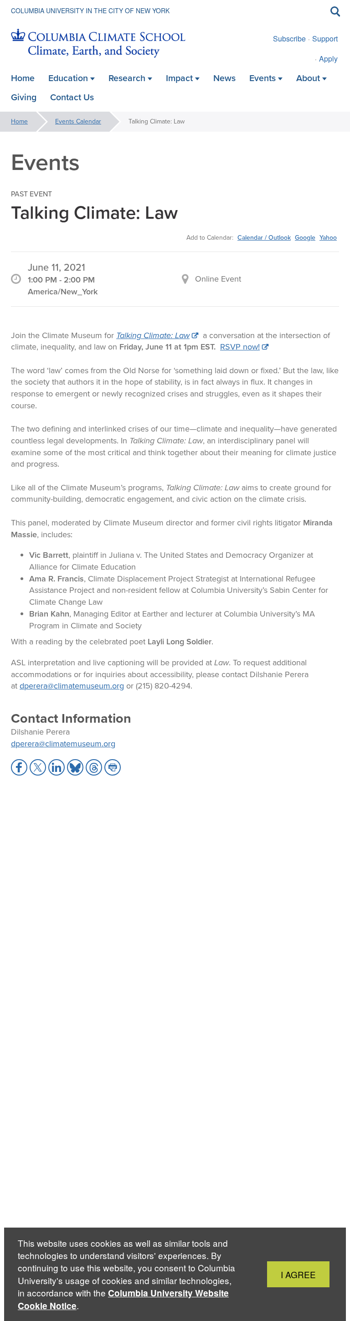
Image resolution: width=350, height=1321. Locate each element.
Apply (328, 58)
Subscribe (289, 38)
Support (325, 38)
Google (305, 237)
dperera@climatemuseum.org (72, 686)
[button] (19, 767)
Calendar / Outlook (264, 237)
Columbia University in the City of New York (90, 10)
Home (19, 121)
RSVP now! (240, 347)
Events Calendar (78, 121)
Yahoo (328, 237)
